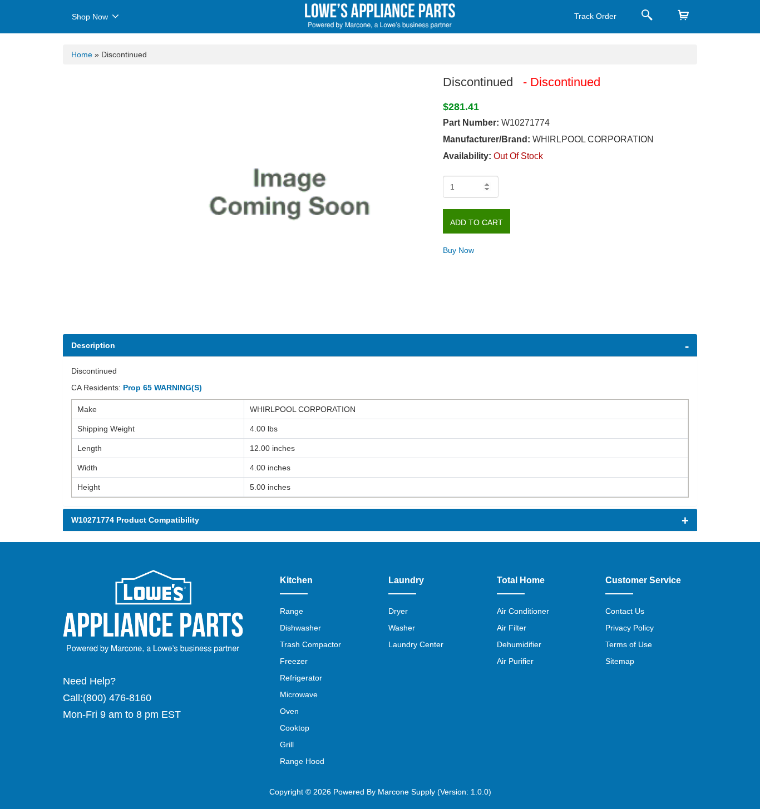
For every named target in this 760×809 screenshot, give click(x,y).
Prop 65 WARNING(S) (162, 387)
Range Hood (302, 761)
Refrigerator (301, 677)
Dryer (398, 611)
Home (81, 54)
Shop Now (90, 16)
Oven (289, 711)
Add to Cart (476, 222)
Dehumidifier (519, 644)
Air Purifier (515, 661)
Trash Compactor (310, 644)
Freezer (294, 661)
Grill (287, 744)
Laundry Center (415, 644)
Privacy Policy (629, 627)
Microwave (299, 694)
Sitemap (619, 661)
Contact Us (624, 611)
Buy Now (458, 250)
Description (93, 345)
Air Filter (511, 627)
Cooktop (294, 727)
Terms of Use (628, 644)
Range (291, 611)
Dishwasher (300, 627)
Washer (401, 627)
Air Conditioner (523, 611)
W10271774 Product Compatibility (135, 519)
